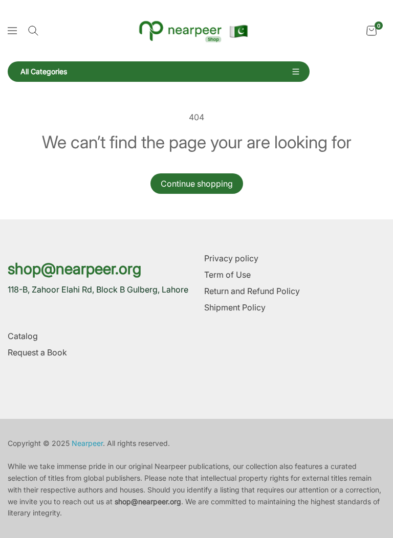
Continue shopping (197, 183)
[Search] (33, 31)
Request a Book (37, 352)
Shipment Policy (235, 307)
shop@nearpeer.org (74, 268)
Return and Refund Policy (252, 291)
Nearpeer (87, 443)
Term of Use (227, 275)
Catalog (23, 336)
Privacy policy (231, 258)
